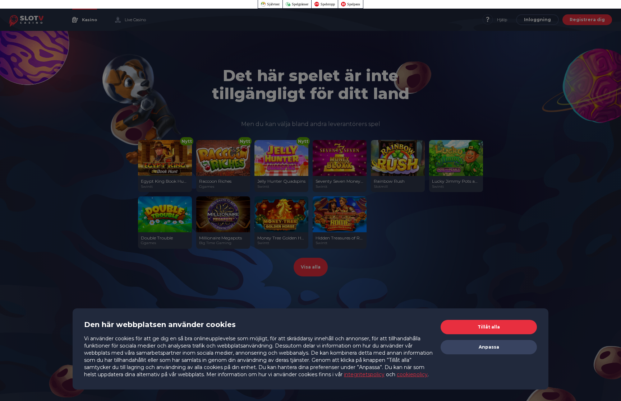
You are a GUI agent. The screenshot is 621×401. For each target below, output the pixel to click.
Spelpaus (353, 4)
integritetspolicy (364, 374)
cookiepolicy (412, 374)
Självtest (273, 4)
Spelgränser (300, 4)
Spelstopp (328, 4)
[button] (489, 327)
